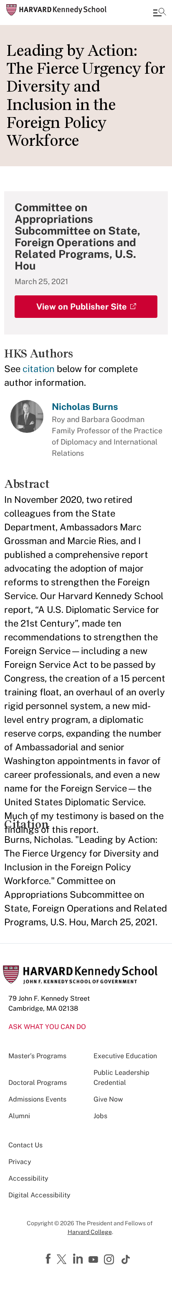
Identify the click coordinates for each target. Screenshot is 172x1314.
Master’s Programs (37, 1056)
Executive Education (125, 1056)
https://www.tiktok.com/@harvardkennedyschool (126, 1259)
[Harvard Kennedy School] (56, 10)
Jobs (100, 1116)
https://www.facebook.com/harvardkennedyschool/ (49, 1259)
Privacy (19, 1162)
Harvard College (90, 1232)
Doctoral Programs (37, 1083)
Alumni (19, 1116)
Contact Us (25, 1145)
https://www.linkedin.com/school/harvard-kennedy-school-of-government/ (79, 1259)
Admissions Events (37, 1099)
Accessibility (28, 1178)
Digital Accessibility (39, 1195)
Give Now (108, 1099)
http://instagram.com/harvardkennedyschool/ (110, 1260)
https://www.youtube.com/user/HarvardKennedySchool (94, 1260)
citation (39, 368)
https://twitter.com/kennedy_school (63, 1259)
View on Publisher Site (81, 307)
